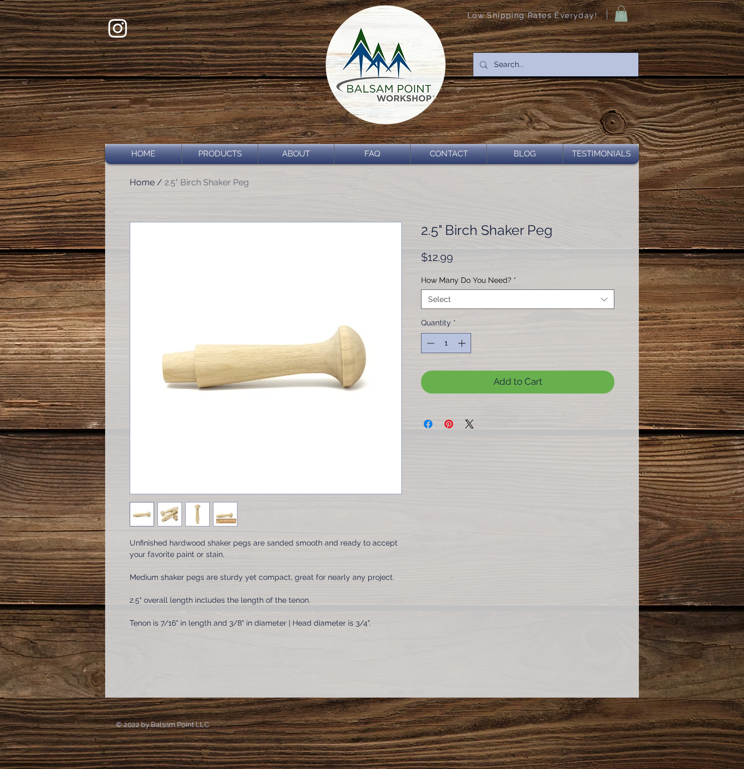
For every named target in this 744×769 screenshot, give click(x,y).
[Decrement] (429, 343)
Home (142, 182)
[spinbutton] (446, 343)
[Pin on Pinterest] (448, 424)
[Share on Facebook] (428, 424)
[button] (621, 13)
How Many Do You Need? (468, 280)
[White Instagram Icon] (117, 28)
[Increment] (462, 343)
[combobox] (517, 299)
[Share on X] (469, 424)
